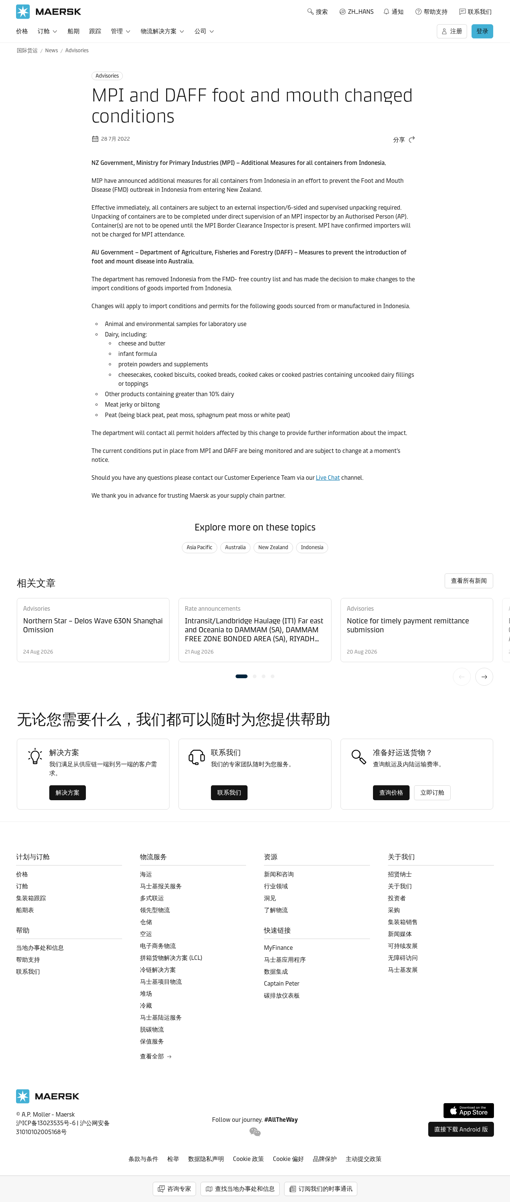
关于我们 (400, 886)
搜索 (322, 11)
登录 (482, 31)
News (51, 50)
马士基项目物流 (161, 981)
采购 (394, 910)
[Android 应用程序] (461, 1129)
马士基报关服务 (161, 886)
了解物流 (276, 910)
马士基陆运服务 (161, 1017)
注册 (456, 31)
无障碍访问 (403, 957)
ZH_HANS (361, 11)
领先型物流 (155, 910)
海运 (146, 874)
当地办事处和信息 (40, 947)
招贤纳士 (400, 874)
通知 (393, 10)
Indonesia (312, 547)
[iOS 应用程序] (469, 1110)
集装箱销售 (403, 922)
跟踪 (95, 31)
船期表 (25, 910)
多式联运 (152, 898)
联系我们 (480, 11)
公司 (200, 31)
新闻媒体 (400, 934)
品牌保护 (325, 1158)
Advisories (76, 50)
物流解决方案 (159, 31)
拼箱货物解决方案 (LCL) (171, 957)
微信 (255, 1132)
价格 (22, 31)
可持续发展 (403, 945)
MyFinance (278, 947)
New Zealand (273, 547)
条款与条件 (143, 1158)
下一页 (484, 677)
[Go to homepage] (48, 11)
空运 (146, 934)
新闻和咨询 (279, 874)
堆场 (146, 993)
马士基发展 (403, 969)
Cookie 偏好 (288, 1158)
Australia (235, 547)
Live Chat (328, 477)
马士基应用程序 (285, 959)
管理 (117, 31)
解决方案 (68, 792)
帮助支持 (436, 11)
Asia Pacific (199, 547)
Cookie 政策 (248, 1158)
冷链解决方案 (158, 969)
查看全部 (152, 1056)
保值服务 (152, 1041)
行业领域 (276, 886)
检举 (173, 1158)
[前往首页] (48, 1101)
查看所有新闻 (469, 580)
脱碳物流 (152, 1029)
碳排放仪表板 (282, 995)
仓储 (146, 922)
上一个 (462, 677)
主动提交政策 (364, 1158)
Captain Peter (281, 983)
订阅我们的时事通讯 (325, 1188)
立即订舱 (432, 792)
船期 (74, 31)
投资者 (397, 898)
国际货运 (27, 50)
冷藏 (146, 1005)
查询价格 (391, 792)
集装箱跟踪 (31, 898)
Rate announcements (212, 608)
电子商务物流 (158, 945)
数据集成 (276, 971)
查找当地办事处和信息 (245, 1188)
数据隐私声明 (206, 1158)
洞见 (270, 898)
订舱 (44, 31)
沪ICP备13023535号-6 (45, 1123)
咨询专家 (179, 1188)
